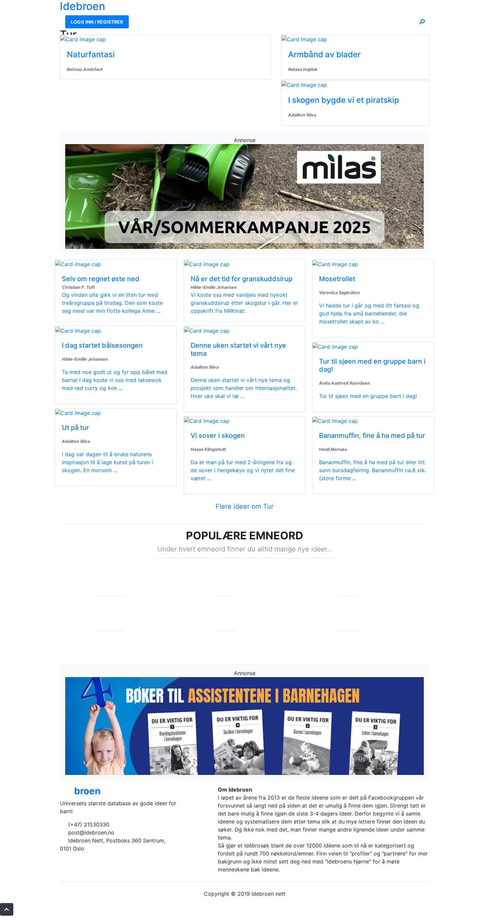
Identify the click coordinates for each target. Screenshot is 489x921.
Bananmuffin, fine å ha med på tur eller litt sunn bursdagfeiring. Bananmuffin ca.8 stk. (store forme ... (372, 470)
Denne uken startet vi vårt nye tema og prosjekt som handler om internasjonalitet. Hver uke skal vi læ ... (244, 388)
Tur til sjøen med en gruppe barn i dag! (368, 396)
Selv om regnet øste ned (100, 279)
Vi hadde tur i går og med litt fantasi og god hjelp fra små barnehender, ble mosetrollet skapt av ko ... (369, 313)
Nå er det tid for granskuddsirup (241, 279)
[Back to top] (6, 909)
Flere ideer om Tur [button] (244, 506)
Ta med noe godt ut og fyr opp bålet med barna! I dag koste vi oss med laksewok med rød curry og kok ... (114, 380)
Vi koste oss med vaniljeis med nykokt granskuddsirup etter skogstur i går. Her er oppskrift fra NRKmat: (244, 302)
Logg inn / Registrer (97, 22)
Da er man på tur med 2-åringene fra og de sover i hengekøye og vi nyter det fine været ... (243, 470)
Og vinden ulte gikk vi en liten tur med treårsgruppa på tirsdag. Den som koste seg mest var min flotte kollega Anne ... (112, 302)
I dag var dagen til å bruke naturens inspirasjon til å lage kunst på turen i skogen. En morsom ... (107, 462)
